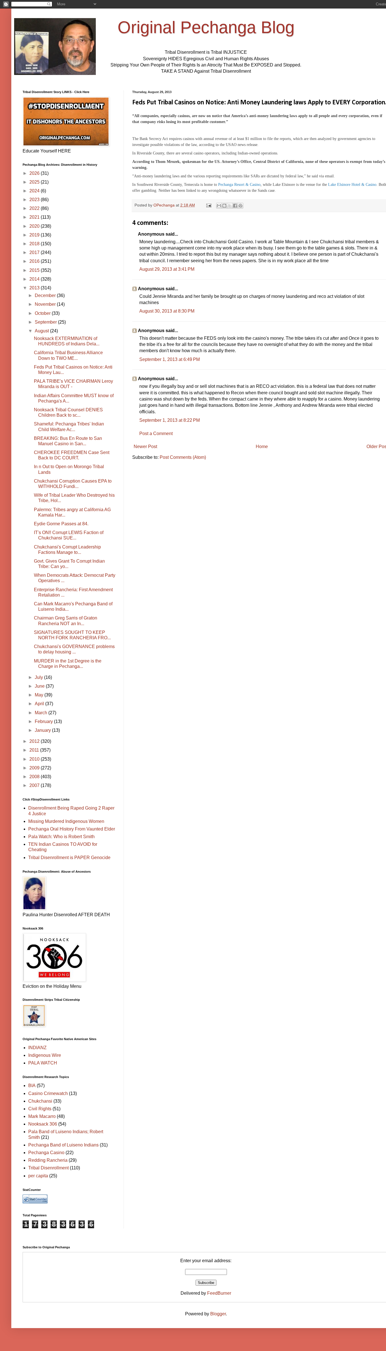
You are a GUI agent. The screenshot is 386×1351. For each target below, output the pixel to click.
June (40, 686)
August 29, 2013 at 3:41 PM (166, 269)
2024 (35, 190)
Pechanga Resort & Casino (239, 184)
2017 (35, 252)
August (42, 330)
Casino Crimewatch (48, 1093)
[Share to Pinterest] (240, 205)
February (44, 721)
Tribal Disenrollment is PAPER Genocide (69, 857)
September (46, 322)
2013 (35, 287)
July (39, 677)
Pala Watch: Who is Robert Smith (61, 836)
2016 (35, 261)
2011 (34, 750)
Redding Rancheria (48, 1160)
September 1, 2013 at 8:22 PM (169, 420)
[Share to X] (230, 205)
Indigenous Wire (44, 1055)
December (46, 295)
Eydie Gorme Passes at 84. (61, 523)
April (40, 703)
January (43, 730)
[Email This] (219, 205)
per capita (38, 1175)
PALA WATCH (42, 1062)
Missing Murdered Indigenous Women (66, 821)
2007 (35, 785)
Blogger (218, 1313)
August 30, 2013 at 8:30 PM (166, 311)
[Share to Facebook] (235, 205)
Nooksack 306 (42, 1124)
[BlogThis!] (224, 205)
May (39, 694)
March (41, 712)
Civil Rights (39, 1108)
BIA (32, 1085)
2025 (35, 182)
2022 (35, 208)
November (46, 304)
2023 (35, 199)
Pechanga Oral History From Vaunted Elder (71, 829)
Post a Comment (156, 433)
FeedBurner (219, 1293)
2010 (35, 759)
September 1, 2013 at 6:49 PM (169, 359)
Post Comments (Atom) (183, 457)
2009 (35, 767)
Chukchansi (40, 1101)
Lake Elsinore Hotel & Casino (352, 184)
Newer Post (145, 446)
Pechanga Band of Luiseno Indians (63, 1145)
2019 (35, 235)
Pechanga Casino (46, 1152)
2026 (35, 173)
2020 (35, 226)
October (43, 313)
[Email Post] (208, 205)
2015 (35, 270)
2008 (35, 776)
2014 (35, 279)
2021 (35, 217)
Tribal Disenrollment (48, 1167)
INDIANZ (37, 1047)
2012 (35, 741)
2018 (35, 243)
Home (262, 446)
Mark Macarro (42, 1116)
